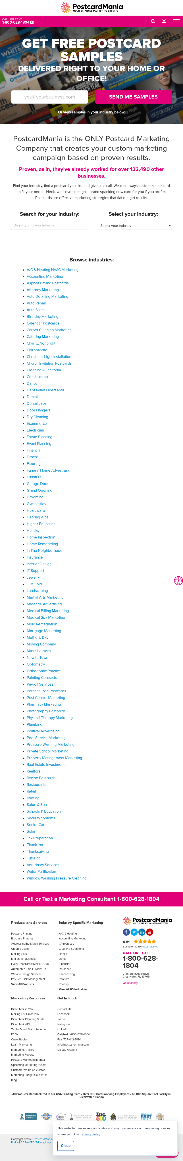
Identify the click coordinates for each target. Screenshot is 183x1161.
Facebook (63, 1014)
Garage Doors (38, 483)
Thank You (35, 844)
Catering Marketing (43, 336)
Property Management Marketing (54, 758)
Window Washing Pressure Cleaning (57, 878)
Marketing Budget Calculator (29, 1075)
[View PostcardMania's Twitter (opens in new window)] (134, 932)
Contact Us (64, 1009)
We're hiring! (130, 983)
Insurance (35, 557)
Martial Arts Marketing (45, 597)
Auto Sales (36, 310)
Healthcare (36, 510)
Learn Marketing (21, 1044)
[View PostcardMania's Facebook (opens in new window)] (126, 932)
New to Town (37, 657)
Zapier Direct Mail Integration (29, 1029)
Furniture (34, 477)
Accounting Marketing (45, 276)
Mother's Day (37, 637)
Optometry (36, 664)
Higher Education (41, 524)
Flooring (34, 463)
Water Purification (41, 871)
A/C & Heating (68, 933)
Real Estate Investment (45, 764)
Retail (31, 791)
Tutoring (34, 858)
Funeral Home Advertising (48, 470)
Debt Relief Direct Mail (45, 390)
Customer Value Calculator (28, 1070)
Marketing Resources (28, 998)
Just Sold (34, 584)
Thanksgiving (38, 851)
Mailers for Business (23, 959)
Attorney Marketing (43, 290)
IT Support (35, 570)
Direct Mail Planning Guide (27, 1019)
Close (66, 1145)
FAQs (14, 1034)
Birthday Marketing (42, 316)
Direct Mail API (20, 1024)
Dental (32, 397)
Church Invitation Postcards (49, 363)
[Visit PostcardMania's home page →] (91, 7)
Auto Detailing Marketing (47, 296)
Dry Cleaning (37, 417)
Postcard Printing (21, 933)
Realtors (33, 771)
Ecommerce (37, 423)
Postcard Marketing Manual (28, 1060)
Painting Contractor (43, 677)
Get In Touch (67, 998)
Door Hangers (38, 410)
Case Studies (19, 1039)
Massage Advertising (44, 604)
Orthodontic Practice (44, 671)
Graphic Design (20, 949)
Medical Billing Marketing (48, 610)
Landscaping (37, 590)
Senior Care (37, 824)
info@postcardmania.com (73, 1044)
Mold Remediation (42, 624)
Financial (34, 450)
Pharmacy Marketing (44, 704)
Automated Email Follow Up (28, 969)
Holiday (33, 530)
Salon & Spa (37, 804)
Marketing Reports (22, 1054)
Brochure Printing (22, 938)
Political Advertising (43, 731)
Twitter (61, 1019)
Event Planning (39, 443)
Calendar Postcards (43, 323)
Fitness (33, 457)
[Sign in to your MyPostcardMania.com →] (164, 21)
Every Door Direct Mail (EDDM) (30, 964)
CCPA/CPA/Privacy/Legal (36, 1142)
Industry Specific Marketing (81, 923)
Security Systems (41, 818)
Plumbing (34, 724)
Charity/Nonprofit (41, 343)
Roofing (33, 798)
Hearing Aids (37, 517)
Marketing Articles (22, 1050)
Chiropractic (37, 350)
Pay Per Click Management (28, 979)
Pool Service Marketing (46, 738)
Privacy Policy (91, 1134)
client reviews (149, 946)
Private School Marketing (48, 751)
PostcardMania (43, 1139)
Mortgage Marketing (44, 631)
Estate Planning (39, 437)
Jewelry (33, 577)
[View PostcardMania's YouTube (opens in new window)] (149, 932)
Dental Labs (37, 403)
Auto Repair (36, 303)
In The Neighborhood (44, 550)
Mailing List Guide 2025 (26, 1014)
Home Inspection (41, 537)
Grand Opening (39, 490)
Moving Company (41, 644)
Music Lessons (39, 651)
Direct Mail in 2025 (23, 1009)
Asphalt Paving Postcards (48, 283)
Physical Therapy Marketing (50, 717)
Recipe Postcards (41, 778)
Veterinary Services (43, 865)
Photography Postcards (46, 711)
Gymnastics (36, 503)
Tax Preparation (40, 838)
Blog (14, 1080)
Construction (37, 376)
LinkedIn (62, 1029)
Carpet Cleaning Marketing (49, 330)
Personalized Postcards (46, 691)
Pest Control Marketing (46, 697)
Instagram (63, 1024)
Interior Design (39, 564)
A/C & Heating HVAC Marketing (53, 269)
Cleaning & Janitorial (44, 370)
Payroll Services (40, 684)
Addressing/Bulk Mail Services (30, 943)
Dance (32, 383)
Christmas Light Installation (49, 356)
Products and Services (29, 923)
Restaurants (36, 784)
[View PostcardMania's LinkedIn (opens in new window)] (142, 932)
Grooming (35, 497)
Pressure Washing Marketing (51, 744)
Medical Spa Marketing (46, 617)
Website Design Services (26, 974)
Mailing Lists (19, 954)
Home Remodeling (42, 544)
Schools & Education (44, 811)
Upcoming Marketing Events (28, 1065)
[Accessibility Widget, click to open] (178, 580)
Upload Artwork (67, 1050)
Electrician (35, 430)
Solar (31, 831)
